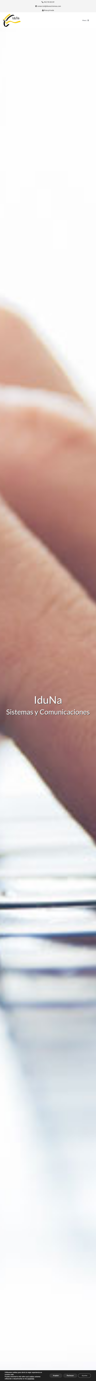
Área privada (49, 10)
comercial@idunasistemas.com (49, 6)
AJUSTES (30, 1379)
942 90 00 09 (48, 2)
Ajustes (84, 1375)
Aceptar (56, 1375)
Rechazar (70, 1375)
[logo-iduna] (11, 14)
